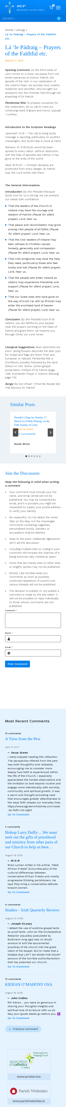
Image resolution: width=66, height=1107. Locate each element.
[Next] (50, 432)
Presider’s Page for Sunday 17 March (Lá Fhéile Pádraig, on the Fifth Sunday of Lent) (32, 421)
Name (9, 633)
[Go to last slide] (15, 432)
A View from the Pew (22, 739)
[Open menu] (58, 7)
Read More (22, 444)
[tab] (26, 456)
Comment (11, 610)
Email (9, 647)
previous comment (25, 1029)
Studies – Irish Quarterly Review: (32, 910)
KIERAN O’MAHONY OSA (29, 984)
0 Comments (26, 434)
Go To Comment (18, 814)
